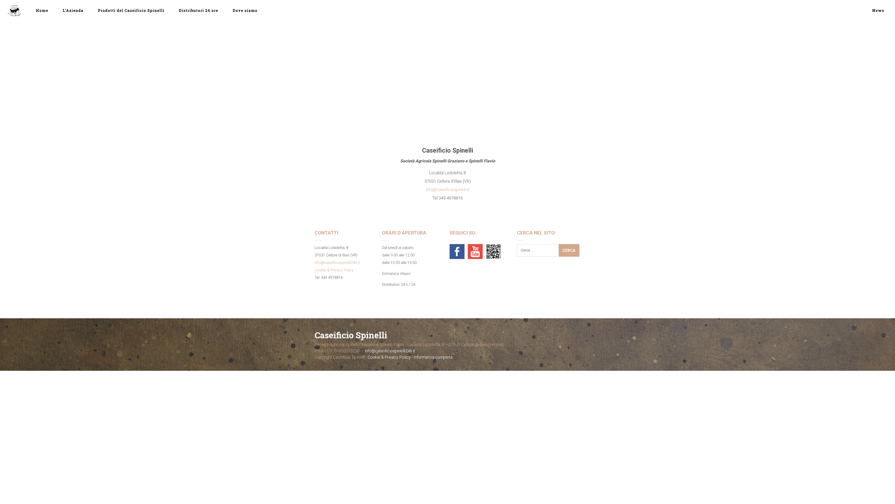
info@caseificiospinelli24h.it (337, 262)
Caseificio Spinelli (351, 335)
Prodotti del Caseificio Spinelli (131, 10)
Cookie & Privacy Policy (334, 270)
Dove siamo (245, 10)
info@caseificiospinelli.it (447, 189)
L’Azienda (73, 10)
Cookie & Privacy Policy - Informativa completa (410, 357)
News (878, 10)
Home (42, 10)
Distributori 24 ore (198, 10)
